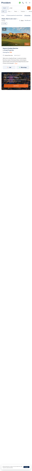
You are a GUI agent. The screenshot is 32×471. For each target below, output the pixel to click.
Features (23, 11)
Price (9, 11)
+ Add (10, 8)
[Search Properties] (26, 3)
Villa (3, 11)
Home (2, 15)
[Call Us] (23, 3)
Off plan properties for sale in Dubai (14, 15)
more (16, 63)
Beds (15, 11)
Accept (26, 467)
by (8, 50)
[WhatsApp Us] (20, 3)
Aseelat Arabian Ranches (10, 48)
